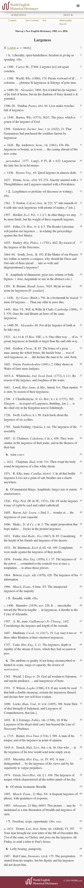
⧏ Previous (18, 15)
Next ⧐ (68, 15)
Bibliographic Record (66, 22)
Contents (12, 20)
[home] (19, 6)
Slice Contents (32, 20)
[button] (78, 6)
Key (44, 20)
